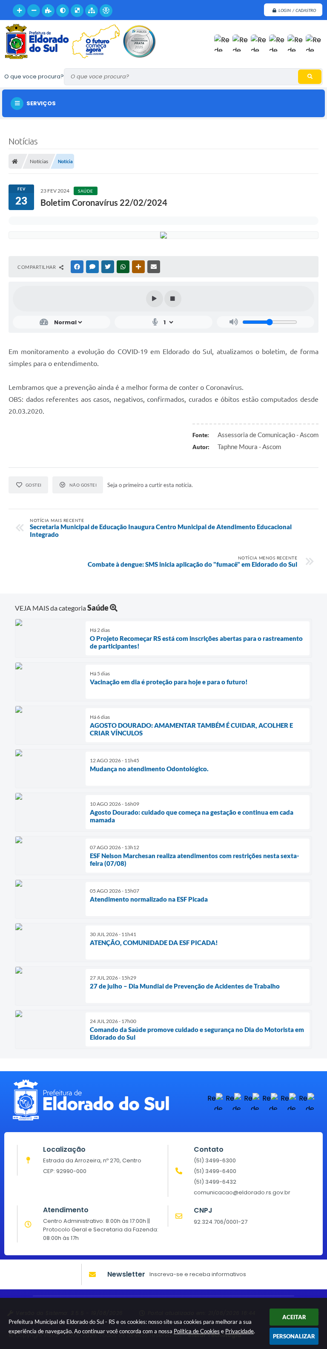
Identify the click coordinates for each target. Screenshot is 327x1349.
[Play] (154, 298)
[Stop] (172, 298)
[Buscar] (309, 76)
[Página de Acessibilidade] (106, 10)
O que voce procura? (34, 76)
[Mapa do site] (91, 10)
